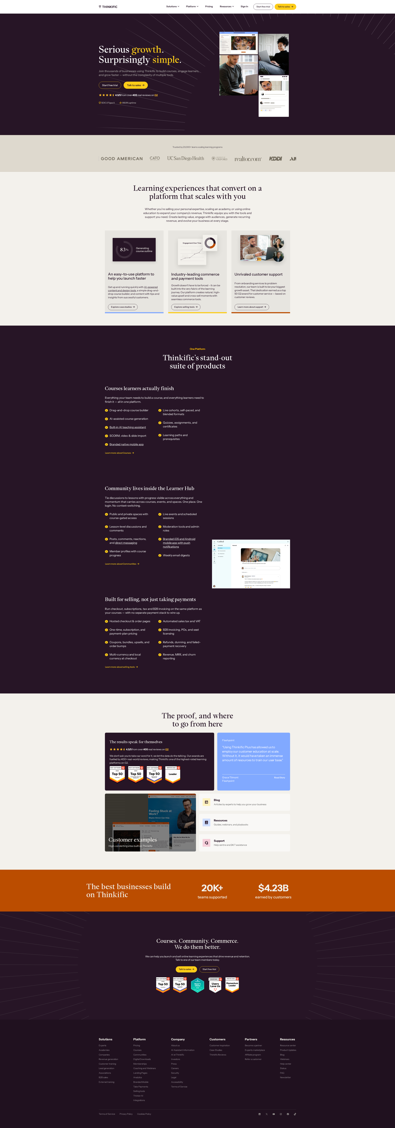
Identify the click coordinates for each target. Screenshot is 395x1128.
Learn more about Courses (118, 453)
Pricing (209, 6)
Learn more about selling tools (120, 667)
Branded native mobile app (127, 444)
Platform (191, 6)
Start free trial (263, 6)
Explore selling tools (184, 307)
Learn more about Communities (120, 563)
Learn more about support (250, 307)
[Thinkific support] (244, 842)
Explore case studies (121, 307)
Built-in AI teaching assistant (128, 427)
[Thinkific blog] (244, 802)
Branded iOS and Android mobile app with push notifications (179, 542)
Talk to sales (284, 6)
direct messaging (126, 543)
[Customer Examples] (150, 822)
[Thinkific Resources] (244, 822)
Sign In (244, 6)
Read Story (279, 777)
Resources (225, 6)
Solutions (171, 6)
